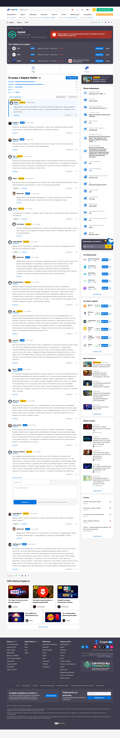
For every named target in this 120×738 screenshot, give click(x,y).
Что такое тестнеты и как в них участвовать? (18, 601)
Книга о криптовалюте (66, 675)
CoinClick (91, 287)
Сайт (90, 170)
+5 (104, 94)
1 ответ (15, 188)
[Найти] (21, 9)
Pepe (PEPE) (10, 666)
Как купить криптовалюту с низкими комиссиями (42, 601)
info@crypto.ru (109, 656)
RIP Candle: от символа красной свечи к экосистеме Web (101, 428)
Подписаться (99, 698)
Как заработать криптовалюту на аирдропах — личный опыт (33, 614)
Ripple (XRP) (10, 652)
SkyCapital (91, 273)
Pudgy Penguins (91, 336)
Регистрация (107, 9)
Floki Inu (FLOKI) (11, 669)
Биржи (23, 14)
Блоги (62, 658)
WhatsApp (99, 22)
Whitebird (45, 664)
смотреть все (43, 627)
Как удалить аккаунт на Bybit (92, 508)
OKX (18, 48)
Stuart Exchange (93, 259)
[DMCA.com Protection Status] (60, 723)
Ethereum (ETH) (11, 647)
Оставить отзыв (72, 77)
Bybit (18, 54)
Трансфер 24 (46, 666)
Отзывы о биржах (65, 661)
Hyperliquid (92, 320)
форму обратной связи (104, 655)
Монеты (10, 641)
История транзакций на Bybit (92, 501)
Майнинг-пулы (74, 14)
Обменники (32, 14)
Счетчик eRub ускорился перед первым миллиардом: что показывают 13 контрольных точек (101, 480)
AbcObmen (91, 266)
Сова (43, 658)
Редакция (35, 685)
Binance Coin (90, 328)
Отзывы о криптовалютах (68, 664)
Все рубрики (87, 14)
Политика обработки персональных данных (82, 685)
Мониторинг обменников (49, 644)
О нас (17, 685)
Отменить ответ (17, 477)
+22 (95, 141)
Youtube (72, 9)
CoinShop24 (45, 661)
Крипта (44, 655)
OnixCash (91, 280)
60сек (44, 652)
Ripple (90, 344)
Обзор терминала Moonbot (91, 521)
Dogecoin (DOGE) (12, 664)
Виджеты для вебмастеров (47, 685)
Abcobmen (45, 647)
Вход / (101, 9)
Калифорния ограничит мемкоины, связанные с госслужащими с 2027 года (101, 374)
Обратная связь (26, 685)
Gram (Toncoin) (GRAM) (13, 658)
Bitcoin (90, 305)
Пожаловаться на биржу (38, 37)
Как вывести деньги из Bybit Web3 (93, 514)
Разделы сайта (65, 641)
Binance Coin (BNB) (12, 655)
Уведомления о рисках (63, 685)
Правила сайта (100, 685)
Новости (54, 14)
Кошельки (44, 14)
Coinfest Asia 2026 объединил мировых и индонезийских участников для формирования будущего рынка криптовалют (102, 396)
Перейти (105, 259)
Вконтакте (111, 22)
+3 (107, 108)
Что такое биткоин (12, 644)
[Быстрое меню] (94, 9)
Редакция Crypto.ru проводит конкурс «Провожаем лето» (99, 80)
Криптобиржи (30, 641)
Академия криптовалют (67, 672)
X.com (105, 22)
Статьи (63, 14)
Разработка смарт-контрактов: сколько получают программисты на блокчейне (67, 601)
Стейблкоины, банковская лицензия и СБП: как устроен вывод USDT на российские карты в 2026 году (102, 441)
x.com (82, 9)
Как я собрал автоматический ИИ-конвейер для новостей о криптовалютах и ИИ (102, 468)
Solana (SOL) (10, 661)
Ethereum (90, 313)
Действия (105, 306)
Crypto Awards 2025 (105, 14)
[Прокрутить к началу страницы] (116, 727)
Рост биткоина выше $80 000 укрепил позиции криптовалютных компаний (102, 384)
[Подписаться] (108, 246)
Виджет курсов (64, 678)
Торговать (99, 48)
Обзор (108, 48)
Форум (62, 666)
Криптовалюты (11, 14)
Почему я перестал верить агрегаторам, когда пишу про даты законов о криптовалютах (102, 455)
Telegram (77, 9)
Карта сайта (63, 669)
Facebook (108, 22)
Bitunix (27, 652)
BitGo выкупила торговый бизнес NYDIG (100, 407)
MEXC (19, 61)
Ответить (25, 502)
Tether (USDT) (11, 650)
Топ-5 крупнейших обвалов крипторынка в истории (70, 614)
